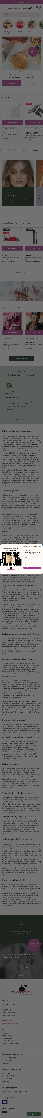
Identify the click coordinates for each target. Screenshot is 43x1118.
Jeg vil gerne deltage (32, 567)
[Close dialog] (41, 545)
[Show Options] (40, 564)
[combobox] (32, 564)
